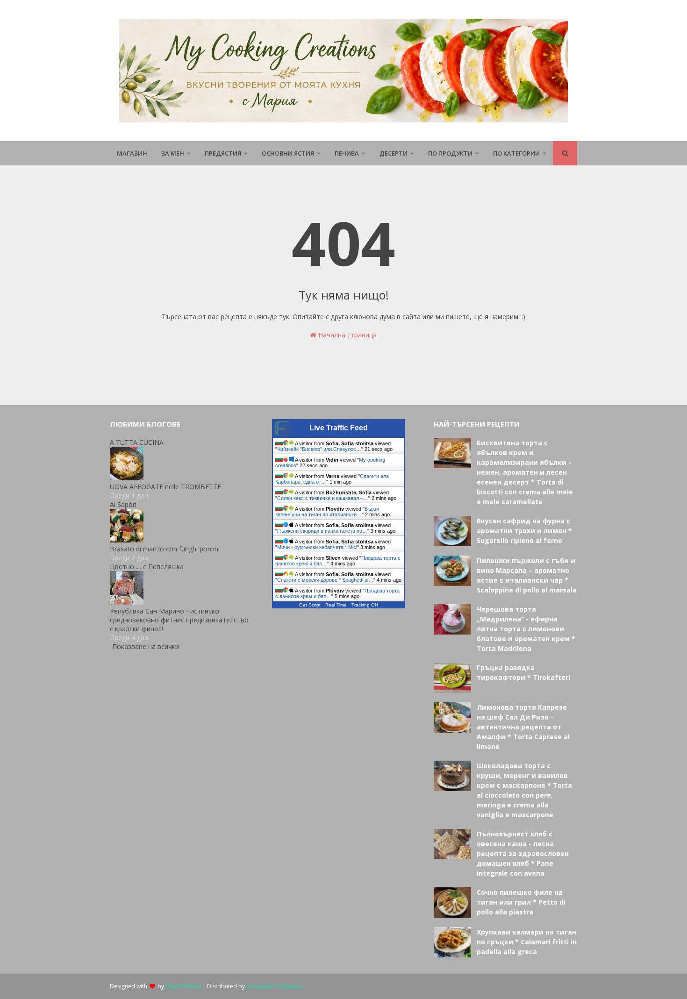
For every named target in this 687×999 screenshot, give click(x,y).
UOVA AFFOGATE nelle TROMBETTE (165, 486)
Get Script (310, 604)
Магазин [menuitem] (132, 153)
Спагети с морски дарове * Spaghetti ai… (325, 580)
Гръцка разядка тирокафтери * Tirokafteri (523, 672)
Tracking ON (364, 604)
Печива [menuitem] (347, 153)
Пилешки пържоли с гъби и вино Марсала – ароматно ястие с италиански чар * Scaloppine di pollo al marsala (527, 575)
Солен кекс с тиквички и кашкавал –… (322, 498)
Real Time (336, 604)
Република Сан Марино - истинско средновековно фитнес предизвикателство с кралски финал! (179, 620)
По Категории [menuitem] (516, 153)
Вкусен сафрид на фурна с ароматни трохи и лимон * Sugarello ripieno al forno (524, 530)
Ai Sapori (123, 504)
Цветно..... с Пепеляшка (147, 566)
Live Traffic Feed (338, 428)
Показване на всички (145, 646)
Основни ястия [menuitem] (288, 153)
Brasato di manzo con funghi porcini (165, 548)
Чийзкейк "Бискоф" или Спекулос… (319, 449)
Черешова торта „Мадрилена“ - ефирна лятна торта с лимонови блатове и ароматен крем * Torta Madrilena (526, 629)
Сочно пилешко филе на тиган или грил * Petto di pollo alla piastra (521, 902)
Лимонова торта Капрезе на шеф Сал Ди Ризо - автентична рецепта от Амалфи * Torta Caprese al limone (523, 727)
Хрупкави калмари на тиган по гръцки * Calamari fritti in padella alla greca (527, 942)
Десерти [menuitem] (393, 153)
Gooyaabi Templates (274, 986)
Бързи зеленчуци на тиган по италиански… (327, 511)
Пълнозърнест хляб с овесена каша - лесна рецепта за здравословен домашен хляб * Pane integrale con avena (523, 853)
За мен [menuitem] (172, 153)
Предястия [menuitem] (223, 153)
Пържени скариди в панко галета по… (322, 531)
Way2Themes (183, 986)
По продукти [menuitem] (450, 153)
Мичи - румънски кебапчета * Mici (317, 547)
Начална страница (346, 334)
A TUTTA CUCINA (137, 442)
